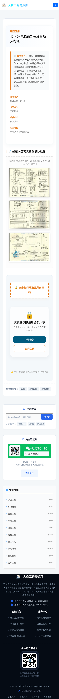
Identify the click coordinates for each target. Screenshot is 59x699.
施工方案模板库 (17, 617)
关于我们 (11, 697)
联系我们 (23, 697)
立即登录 (29, 339)
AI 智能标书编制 (17, 623)
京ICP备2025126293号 (31, 691)
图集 (23, 389)
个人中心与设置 (44, 636)
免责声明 (47, 697)
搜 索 (47, 417)
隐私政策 (35, 697)
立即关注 (29, 473)
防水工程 (40, 424)
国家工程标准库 (17, 630)
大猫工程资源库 (18, 5)
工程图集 (33, 389)
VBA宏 (31, 424)
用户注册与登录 (44, 617)
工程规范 (45, 389)
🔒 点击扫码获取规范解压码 (29, 290)
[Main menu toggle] (55, 5)
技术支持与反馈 (44, 630)
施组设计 (21, 424)
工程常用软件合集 (17, 636)
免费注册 (29, 348)
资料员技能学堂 (44, 623)
